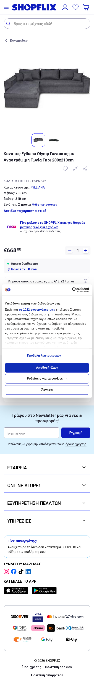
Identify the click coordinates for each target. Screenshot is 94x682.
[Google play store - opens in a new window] (44, 590)
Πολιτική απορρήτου (47, 675)
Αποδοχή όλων (47, 367)
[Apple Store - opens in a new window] (17, 590)
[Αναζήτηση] (9, 24)
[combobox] (47, 23)
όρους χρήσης (75, 444)
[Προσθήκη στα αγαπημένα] (66, 168)
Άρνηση (47, 389)
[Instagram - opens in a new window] (7, 571)
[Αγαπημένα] (75, 7)
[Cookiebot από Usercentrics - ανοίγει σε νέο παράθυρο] (69, 289)
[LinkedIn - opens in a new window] (29, 571)
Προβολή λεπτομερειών (44, 355)
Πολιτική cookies (58, 667)
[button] (6, 7)
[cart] (86, 7)
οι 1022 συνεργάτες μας (37, 309)
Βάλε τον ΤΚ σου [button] (24, 269)
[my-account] (65, 7)
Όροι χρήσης (31, 667)
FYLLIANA (38, 187)
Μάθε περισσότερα (44, 204)
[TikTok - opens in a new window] (22, 571)
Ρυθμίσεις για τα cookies (45, 378)
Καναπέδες (19, 40)
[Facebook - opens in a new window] (14, 571)
